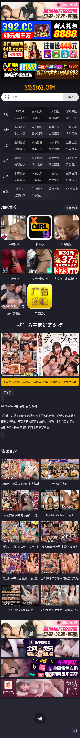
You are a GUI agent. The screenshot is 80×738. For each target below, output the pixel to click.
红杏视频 (19, 195)
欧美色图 (54, 158)
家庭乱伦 (37, 173)
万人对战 (54, 111)
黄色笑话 (54, 180)
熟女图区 (54, 164)
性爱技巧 (71, 180)
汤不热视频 (71, 189)
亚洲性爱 (19, 142)
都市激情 (19, 173)
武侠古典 (71, 173)
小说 (6, 176)
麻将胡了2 (20, 118)
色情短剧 (37, 195)
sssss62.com (40, 87)
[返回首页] (75, 730)
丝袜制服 (37, 133)
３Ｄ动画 (71, 127)
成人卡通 (54, 142)
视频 (6, 130)
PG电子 (19, 111)
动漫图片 (71, 158)
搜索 (71, 97)
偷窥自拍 (19, 158)
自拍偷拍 (37, 127)
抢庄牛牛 (71, 118)
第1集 (7, 392)
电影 (6, 145)
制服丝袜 (19, 149)
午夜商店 (37, 189)
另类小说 (37, 180)
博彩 (6, 114)
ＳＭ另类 (71, 133)
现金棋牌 (54, 118)
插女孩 (20, 189)
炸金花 (37, 118)
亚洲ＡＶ (19, 127)
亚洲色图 (37, 158)
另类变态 (71, 149)
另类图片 (71, 164)
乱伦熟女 (54, 149)
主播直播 (54, 133)
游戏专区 (71, 111)
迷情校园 (19, 180)
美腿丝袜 (19, 164)
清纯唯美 (37, 164)
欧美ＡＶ (54, 127)
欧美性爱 (71, 142)
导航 (6, 191)
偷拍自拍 (37, 142)
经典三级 (37, 149)
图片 (6, 160)
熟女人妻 (19, 133)
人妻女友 (54, 173)
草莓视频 (54, 189)
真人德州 (37, 111)
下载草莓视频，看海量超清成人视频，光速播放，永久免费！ (40, 382)
